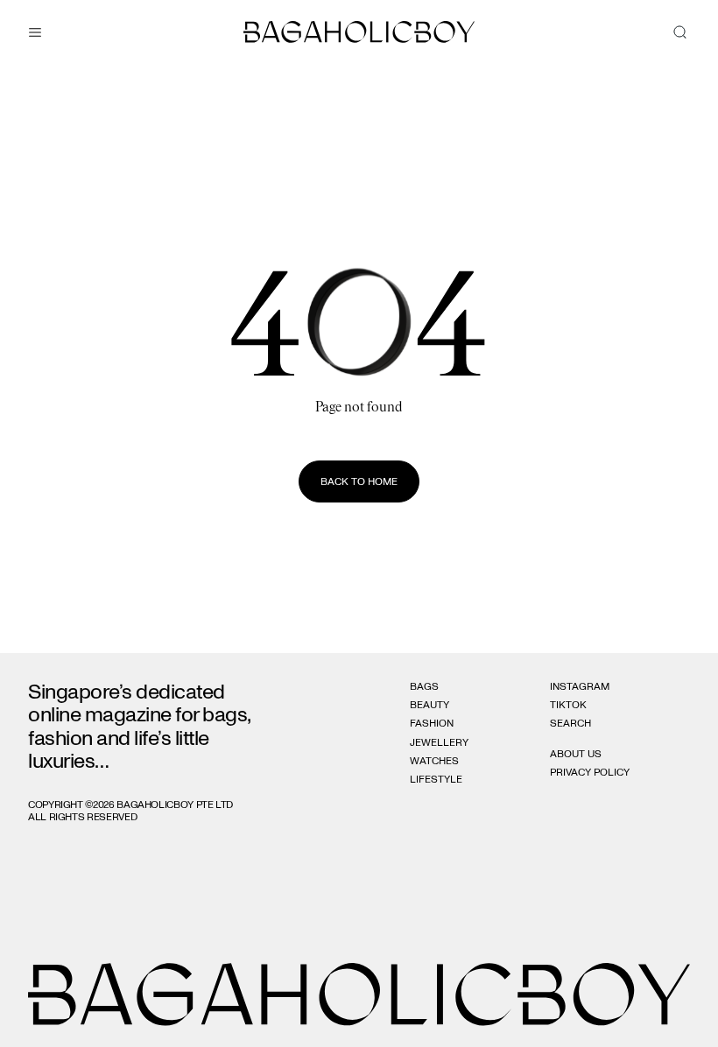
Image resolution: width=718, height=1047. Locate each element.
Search (570, 723)
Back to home (359, 481)
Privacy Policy (590, 772)
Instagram (579, 686)
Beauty (429, 704)
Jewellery (439, 742)
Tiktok (568, 704)
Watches (434, 760)
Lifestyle (436, 779)
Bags (424, 686)
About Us (576, 753)
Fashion (432, 723)
